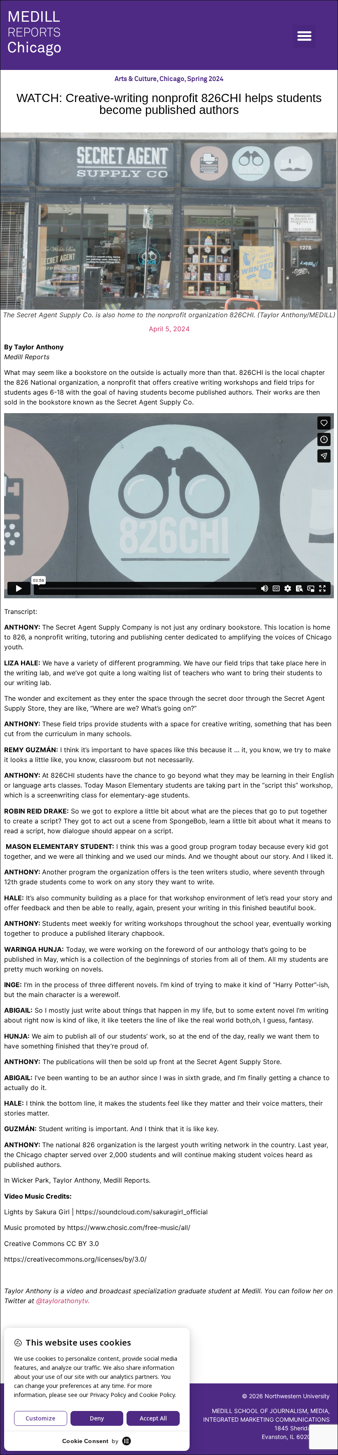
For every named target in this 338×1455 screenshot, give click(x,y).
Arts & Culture (136, 79)
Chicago (172, 79)
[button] (304, 36)
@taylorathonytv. (62, 1301)
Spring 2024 (205, 79)
